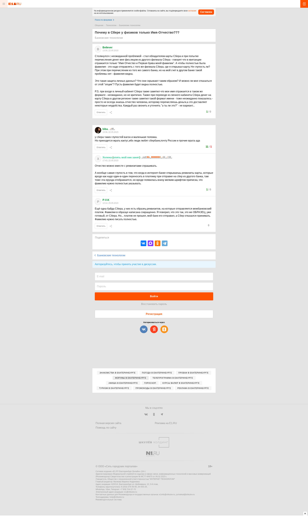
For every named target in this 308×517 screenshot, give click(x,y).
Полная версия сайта (108, 423)
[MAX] (150, 243)
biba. (105, 129)
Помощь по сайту (106, 427)
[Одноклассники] (157, 243)
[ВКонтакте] (143, 243)
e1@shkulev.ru (130, 492)
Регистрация (154, 314)
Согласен (206, 11)
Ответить (101, 112)
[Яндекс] (154, 329)
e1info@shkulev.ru (167, 494)
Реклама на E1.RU (166, 423)
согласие (192, 11)
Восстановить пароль (154, 304)
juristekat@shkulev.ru (185, 494)
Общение (99, 25)
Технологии (111, 25)
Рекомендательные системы (109, 500)
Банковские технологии (129, 25)
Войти (154, 296)
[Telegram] (164, 243)
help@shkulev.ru (117, 497)
